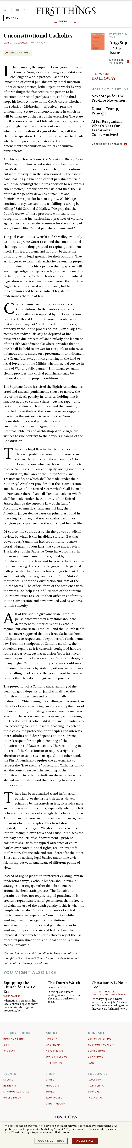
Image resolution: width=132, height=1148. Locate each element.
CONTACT (96, 1033)
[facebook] (11, 10)
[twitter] (4, 10)
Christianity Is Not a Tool (110, 985)
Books (50, 1092)
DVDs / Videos (55, 1104)
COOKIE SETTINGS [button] (51, 1141)
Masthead (53, 1045)
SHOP (50, 1074)
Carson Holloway (15, 42)
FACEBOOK (95, 1080)
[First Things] (66, 10)
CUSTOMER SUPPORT (101, 1045)
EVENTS (9, 1074)
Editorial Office (99, 1039)
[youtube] (17, 10)
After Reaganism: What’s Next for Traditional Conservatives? (107, 128)
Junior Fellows (57, 1057)
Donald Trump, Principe (105, 110)
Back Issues (54, 1098)
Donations (96, 1057)
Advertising (54, 1051)
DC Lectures (12, 1098)
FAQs (91, 1063)
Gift (6, 1045)
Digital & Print (14, 1039)
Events (8, 1080)
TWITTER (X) (96, 1086)
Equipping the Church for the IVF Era (20, 987)
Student (9, 1051)
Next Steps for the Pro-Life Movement (109, 98)
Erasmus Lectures (16, 1092)
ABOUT (52, 1033)
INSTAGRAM (96, 1098)
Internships (54, 1063)
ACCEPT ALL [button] (85, 1141)
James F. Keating (58, 987)
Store (50, 1080)
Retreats (10, 1086)
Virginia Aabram (115, 994)
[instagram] (24, 10)
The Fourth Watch (64, 982)
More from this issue (117, 61)
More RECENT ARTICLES (107, 144)
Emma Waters (11, 996)
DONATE (12, 18)
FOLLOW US (98, 1074)
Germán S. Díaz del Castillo (104, 993)
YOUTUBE (94, 1092)
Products (53, 1086)
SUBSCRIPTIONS (16, 1033)
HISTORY (51, 1039)
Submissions (97, 1051)
